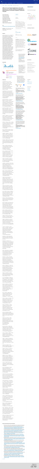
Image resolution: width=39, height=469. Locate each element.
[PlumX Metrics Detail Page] (3, 72)
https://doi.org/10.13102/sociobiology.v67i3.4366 (9, 26)
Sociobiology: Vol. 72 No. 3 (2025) (15, 454)
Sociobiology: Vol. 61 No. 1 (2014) (17, 431)
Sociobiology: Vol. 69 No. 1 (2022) (19, 450)
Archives (6, 5)
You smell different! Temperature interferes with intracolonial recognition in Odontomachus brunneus (14, 450)
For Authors (28, 89)
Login (37, 0)
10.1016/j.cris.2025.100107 (19, 93)
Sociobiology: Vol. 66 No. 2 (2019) (18, 428)
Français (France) (29, 83)
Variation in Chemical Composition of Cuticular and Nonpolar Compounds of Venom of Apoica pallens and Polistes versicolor (14, 438)
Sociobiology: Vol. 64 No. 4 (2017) (15, 447)
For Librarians (28, 90)
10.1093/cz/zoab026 (18, 128)
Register (34, 0)
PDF (17, 14)
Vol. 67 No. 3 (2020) (10, 5)
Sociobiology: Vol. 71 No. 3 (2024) (10, 433)
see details (10, 77)
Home (3, 5)
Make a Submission (30, 6)
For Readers (28, 88)
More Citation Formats (18, 28)
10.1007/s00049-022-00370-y (19, 109)
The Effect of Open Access (21, 82)
